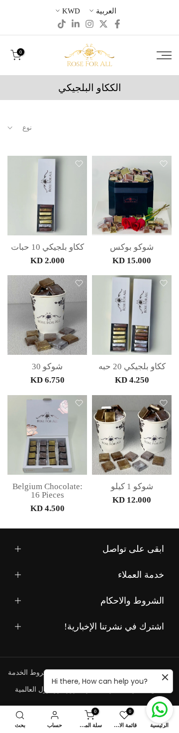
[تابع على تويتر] (103, 24)
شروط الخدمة (29, 672)
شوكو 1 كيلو (132, 486)
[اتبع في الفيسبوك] (117, 24)
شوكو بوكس (132, 247)
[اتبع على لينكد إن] (75, 24)
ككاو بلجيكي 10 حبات (47, 247)
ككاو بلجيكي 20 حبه (132, 366)
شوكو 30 (47, 366)
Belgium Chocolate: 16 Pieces (47, 491)
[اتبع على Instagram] (89, 24)
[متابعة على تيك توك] (61, 24)
